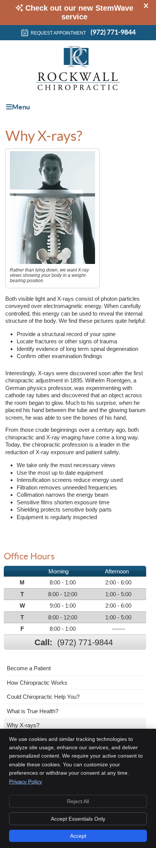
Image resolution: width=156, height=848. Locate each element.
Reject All (78, 801)
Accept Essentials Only (78, 819)
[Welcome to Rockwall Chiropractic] (78, 88)
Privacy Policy (25, 782)
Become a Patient (29, 668)
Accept (78, 836)
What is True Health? (32, 711)
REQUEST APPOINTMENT (58, 33)
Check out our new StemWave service (79, 12)
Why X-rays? (23, 725)
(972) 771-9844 (113, 32)
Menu (21, 107)
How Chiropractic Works (37, 682)
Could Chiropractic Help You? (43, 696)
